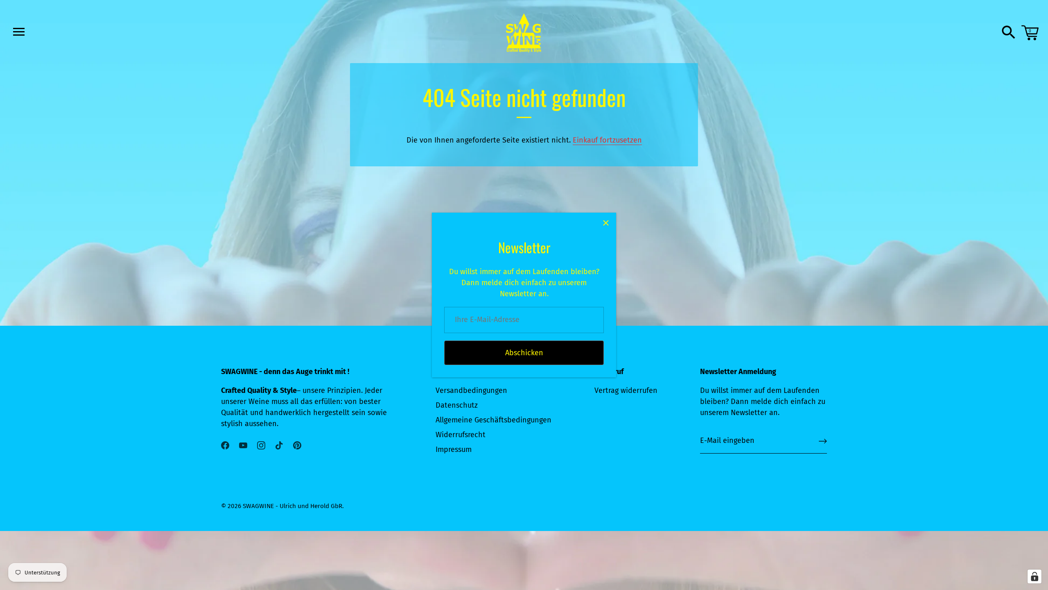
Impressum (454, 449)
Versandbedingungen (471, 390)
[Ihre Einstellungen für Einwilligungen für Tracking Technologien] (1034, 576)
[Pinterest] (297, 444)
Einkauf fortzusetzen (607, 140)
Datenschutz (457, 405)
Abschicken (524, 352)
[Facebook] (225, 444)
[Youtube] (243, 444)
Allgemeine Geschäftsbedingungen (493, 419)
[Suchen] (1009, 33)
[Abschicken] (823, 441)
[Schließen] (606, 223)
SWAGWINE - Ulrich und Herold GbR (292, 506)
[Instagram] (261, 444)
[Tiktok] (279, 444)
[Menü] (18, 32)
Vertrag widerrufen (625, 390)
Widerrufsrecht (461, 434)
